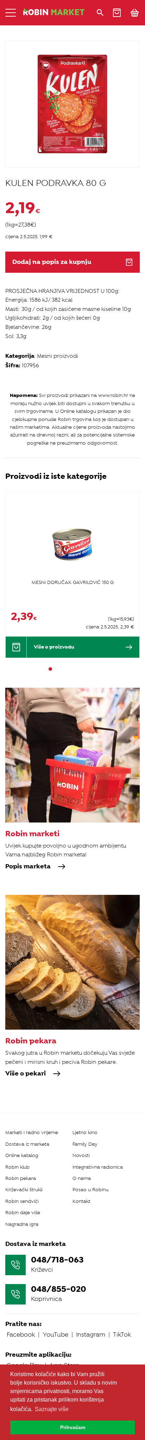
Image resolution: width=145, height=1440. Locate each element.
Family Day (84, 1144)
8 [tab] (94, 669)
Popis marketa (28, 866)
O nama (81, 1178)
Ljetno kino (84, 1132)
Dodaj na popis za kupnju (51, 262)
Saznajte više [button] (52, 1409)
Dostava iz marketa (27, 1144)
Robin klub (17, 1167)
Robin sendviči (22, 1201)
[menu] (10, 12)
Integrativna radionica (97, 1167)
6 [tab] (82, 669)
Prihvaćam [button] (72, 1427)
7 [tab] (88, 669)
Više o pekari (25, 1073)
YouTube (55, 1334)
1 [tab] (50, 669)
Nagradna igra (21, 1224)
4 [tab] (69, 669)
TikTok (122, 1334)
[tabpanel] (72, 574)
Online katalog (21, 1155)
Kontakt (81, 1201)
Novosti (81, 1155)
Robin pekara (20, 1178)
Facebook (21, 1334)
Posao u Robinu (90, 1189)
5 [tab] (75, 669)
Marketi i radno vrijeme (31, 1132)
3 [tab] (63, 669)
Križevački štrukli (24, 1189)
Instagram (90, 1334)
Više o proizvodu (54, 647)
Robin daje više (22, 1212)
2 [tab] (56, 669)
